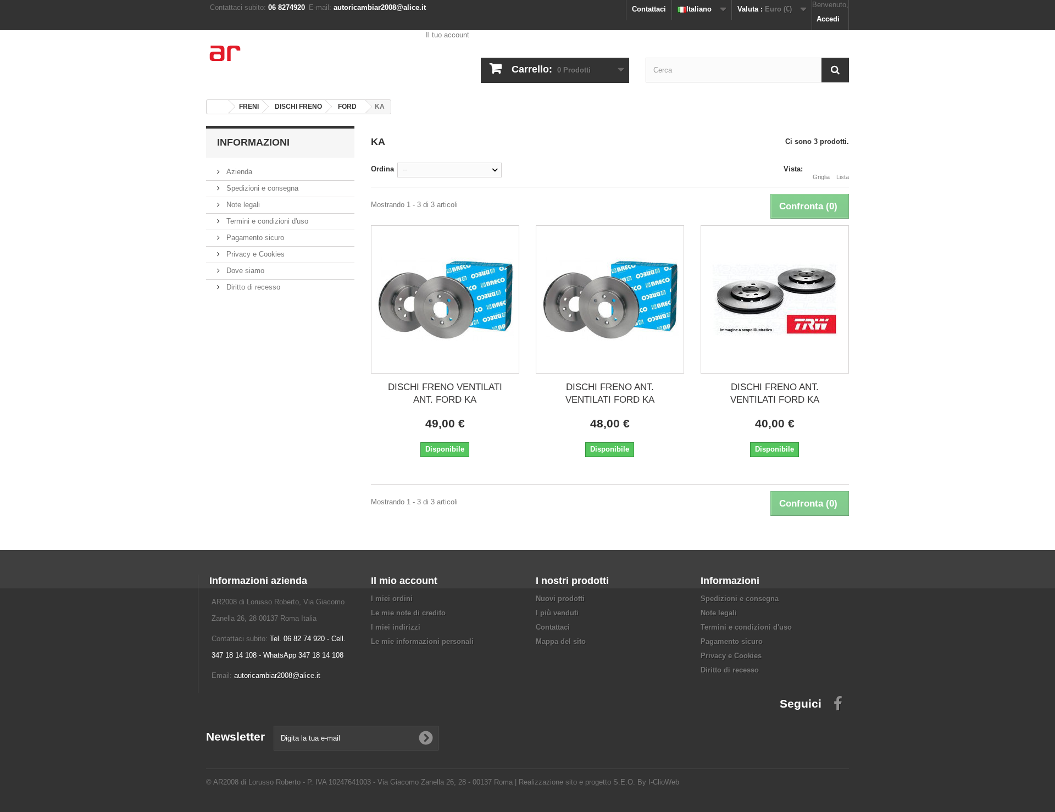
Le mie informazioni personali (422, 641)
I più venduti (557, 613)
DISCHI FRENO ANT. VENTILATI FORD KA (609, 393)
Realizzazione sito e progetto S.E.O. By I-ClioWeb (599, 782)
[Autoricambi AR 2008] (307, 60)
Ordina (382, 169)
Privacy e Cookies (254, 254)
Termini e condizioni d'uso (266, 221)
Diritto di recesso (252, 287)
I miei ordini (392, 598)
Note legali (242, 205)
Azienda (238, 172)
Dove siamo (244, 270)
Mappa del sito (561, 641)
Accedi (828, 19)
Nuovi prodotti (560, 598)
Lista (842, 177)
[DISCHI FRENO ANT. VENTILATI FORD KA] (610, 299)
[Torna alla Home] (217, 107)
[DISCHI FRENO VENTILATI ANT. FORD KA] (445, 299)
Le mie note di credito (408, 613)
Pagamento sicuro (254, 237)
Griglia (821, 177)
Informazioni (253, 142)
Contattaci (649, 9)
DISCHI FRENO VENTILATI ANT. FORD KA (445, 393)
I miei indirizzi (395, 627)
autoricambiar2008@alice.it (277, 675)
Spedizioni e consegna (261, 188)
